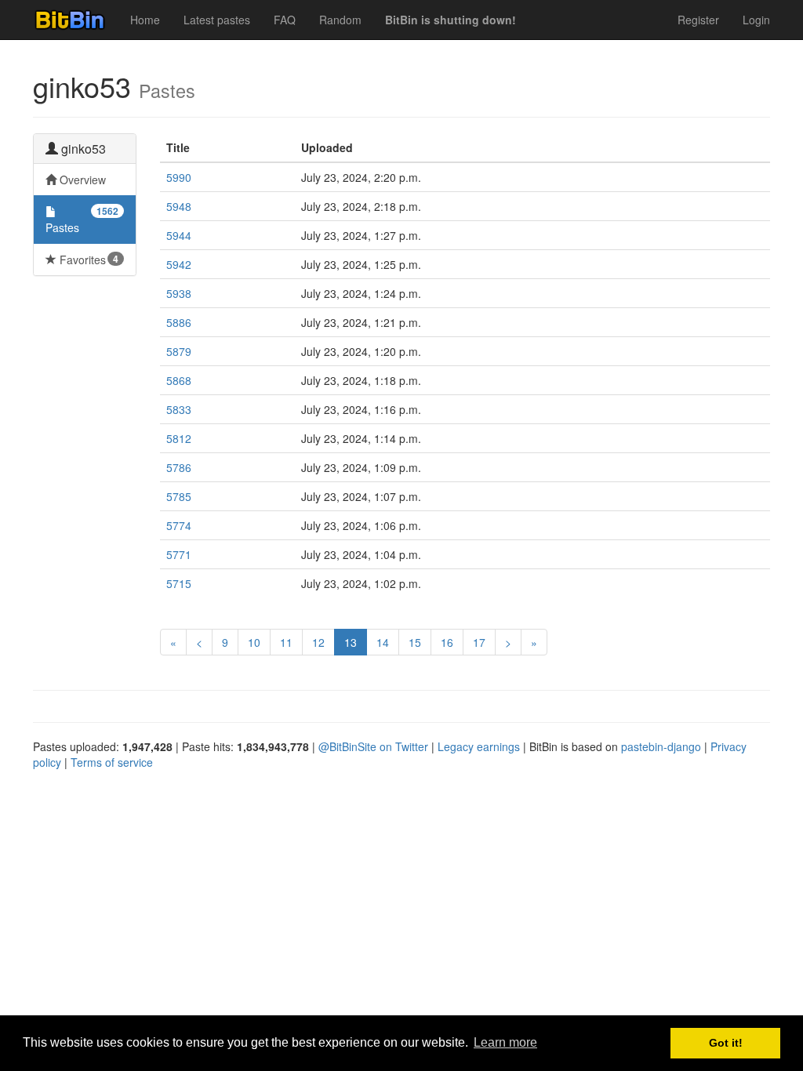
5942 (178, 264)
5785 (178, 496)
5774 (178, 525)
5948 (178, 206)
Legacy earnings (479, 746)
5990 (178, 177)
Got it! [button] (726, 1043)
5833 (178, 409)
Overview (81, 179)
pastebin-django (661, 746)
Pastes (81, 219)
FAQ (285, 19)
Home (145, 19)
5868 (178, 380)
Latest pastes (216, 19)
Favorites (87, 259)
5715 (178, 583)
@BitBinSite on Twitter (373, 746)
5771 (178, 554)
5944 (178, 235)
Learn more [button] (505, 1042)
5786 (178, 467)
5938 (178, 293)
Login (756, 19)
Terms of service (112, 762)
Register (698, 19)
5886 (178, 322)
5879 (178, 351)
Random (340, 19)
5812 (178, 438)
